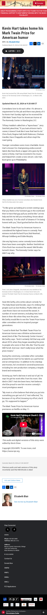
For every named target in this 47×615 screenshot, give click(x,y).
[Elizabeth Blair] (7, 499)
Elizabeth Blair (14, 42)
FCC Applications (10, 586)
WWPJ (6, 572)
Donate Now (8, 563)
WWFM (6, 535)
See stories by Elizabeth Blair (26, 502)
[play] (3, 612)
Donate (40, 3)
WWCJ (6, 582)
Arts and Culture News (12, 480)
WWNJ (6, 577)
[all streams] (44, 612)
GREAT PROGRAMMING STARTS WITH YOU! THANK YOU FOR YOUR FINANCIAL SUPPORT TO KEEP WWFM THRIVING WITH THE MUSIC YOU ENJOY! (23, 13)
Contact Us (8, 558)
